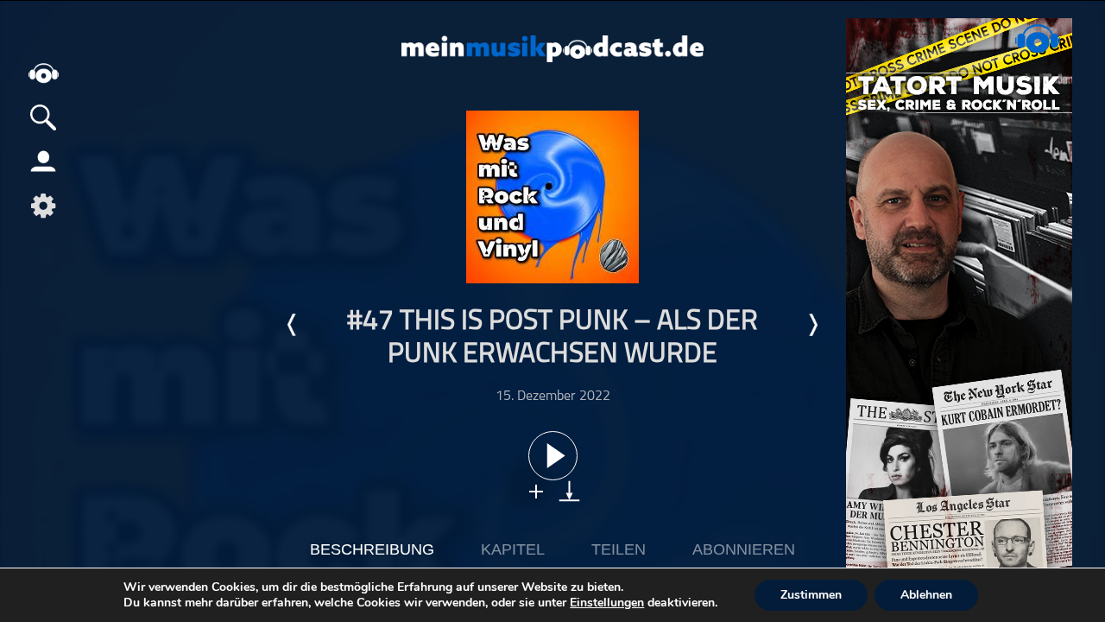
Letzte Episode (293, 325)
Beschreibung (372, 549)
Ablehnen (926, 595)
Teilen (618, 549)
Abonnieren (743, 549)
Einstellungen (607, 603)
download (569, 491)
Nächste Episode (812, 325)
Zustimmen (811, 595)
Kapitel (513, 549)
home (43, 73)
